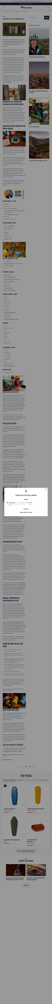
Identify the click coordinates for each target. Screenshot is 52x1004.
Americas (26, 499)
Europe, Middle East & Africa (26, 512)
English (10, 504)
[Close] (46, 489)
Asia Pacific (26, 509)
